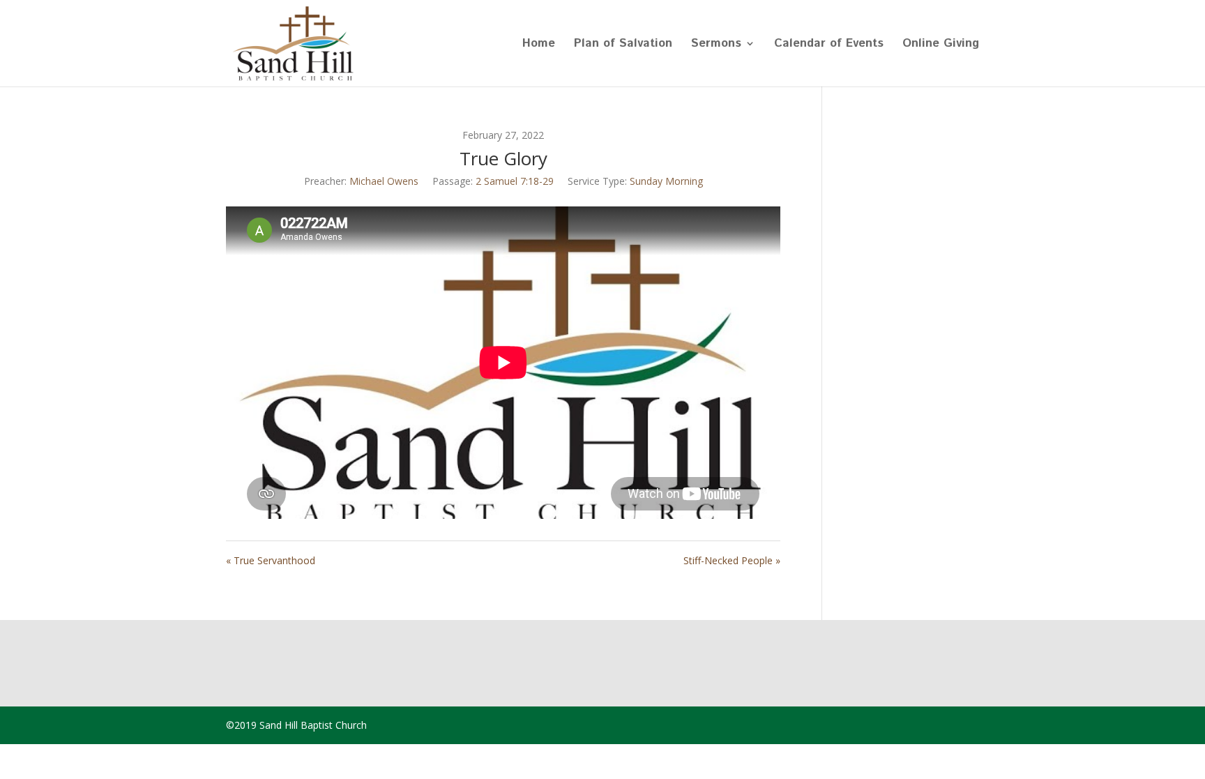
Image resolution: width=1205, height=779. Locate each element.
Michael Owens (383, 181)
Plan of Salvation (623, 45)
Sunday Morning (666, 181)
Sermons (716, 45)
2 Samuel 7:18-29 (515, 181)
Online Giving (940, 45)
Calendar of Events (829, 45)
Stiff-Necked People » (731, 560)
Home (538, 45)
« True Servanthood (270, 560)
